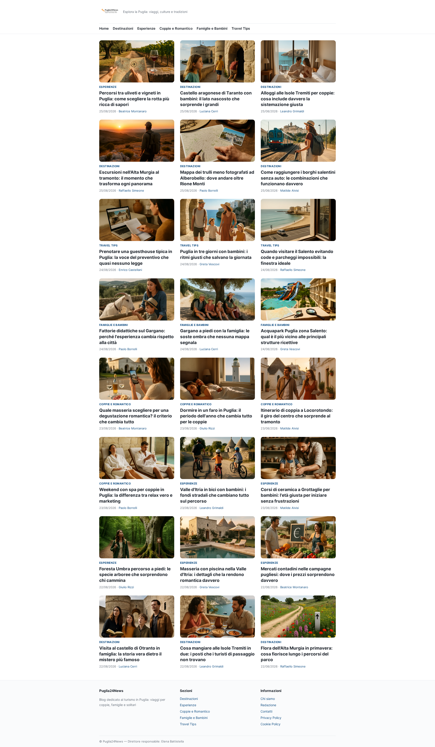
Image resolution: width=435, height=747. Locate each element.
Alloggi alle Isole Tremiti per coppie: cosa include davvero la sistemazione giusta (298, 98)
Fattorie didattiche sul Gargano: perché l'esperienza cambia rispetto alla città (136, 336)
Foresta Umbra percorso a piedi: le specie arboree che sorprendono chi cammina (135, 574)
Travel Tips (241, 28)
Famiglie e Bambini (212, 28)
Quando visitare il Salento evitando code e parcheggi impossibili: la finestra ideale (297, 257)
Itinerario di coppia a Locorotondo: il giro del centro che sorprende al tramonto (297, 416)
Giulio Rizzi (207, 428)
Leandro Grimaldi (292, 111)
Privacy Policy (271, 718)
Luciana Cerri (209, 111)
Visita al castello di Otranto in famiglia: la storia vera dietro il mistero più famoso (130, 654)
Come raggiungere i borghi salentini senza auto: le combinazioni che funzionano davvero (298, 178)
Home (104, 28)
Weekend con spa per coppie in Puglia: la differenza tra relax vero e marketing (135, 495)
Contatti (266, 711)
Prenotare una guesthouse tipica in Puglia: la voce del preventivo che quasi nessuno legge (135, 257)
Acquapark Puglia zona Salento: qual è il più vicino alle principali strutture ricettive (294, 336)
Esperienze (146, 28)
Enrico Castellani (130, 270)
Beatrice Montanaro (133, 111)
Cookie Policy (270, 724)
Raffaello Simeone (131, 190)
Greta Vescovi (209, 264)
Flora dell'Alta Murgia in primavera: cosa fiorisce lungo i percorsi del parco (297, 654)
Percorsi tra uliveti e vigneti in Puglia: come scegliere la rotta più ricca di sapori (134, 98)
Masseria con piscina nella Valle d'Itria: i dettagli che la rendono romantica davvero (213, 574)
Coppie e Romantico (176, 28)
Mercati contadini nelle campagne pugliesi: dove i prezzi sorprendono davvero (298, 574)
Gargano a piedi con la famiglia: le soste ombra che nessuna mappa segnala (214, 336)
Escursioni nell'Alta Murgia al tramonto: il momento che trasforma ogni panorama (129, 178)
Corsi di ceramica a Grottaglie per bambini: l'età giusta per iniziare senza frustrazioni (295, 495)
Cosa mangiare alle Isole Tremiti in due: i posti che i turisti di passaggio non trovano (217, 654)
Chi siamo (268, 699)
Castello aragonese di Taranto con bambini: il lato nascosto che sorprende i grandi (216, 98)
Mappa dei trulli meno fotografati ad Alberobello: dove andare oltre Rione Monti (217, 178)
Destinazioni (123, 28)
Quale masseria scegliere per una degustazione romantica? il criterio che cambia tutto (135, 416)
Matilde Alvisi (289, 190)
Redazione (268, 705)
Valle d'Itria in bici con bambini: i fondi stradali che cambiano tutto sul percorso (214, 495)
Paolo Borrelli (209, 190)
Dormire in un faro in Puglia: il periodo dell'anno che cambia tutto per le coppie (216, 416)
